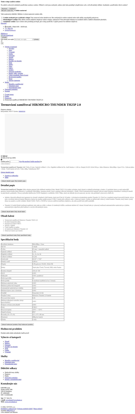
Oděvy (11, 68)
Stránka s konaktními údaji (13, 379)
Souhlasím (12, 8)
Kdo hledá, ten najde (7, 39)
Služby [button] (7, 82)
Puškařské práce (14, 86)
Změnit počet (5, 161)
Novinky (11, 48)
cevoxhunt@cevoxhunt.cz (14, 400)
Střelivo (11, 59)
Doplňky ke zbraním (15, 61)
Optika (11, 54)
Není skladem (5, 163)
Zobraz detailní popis (7, 172)
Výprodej (12, 52)
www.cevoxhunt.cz (11, 402)
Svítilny (11, 70)
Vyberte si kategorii (11, 47)
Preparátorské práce (15, 87)
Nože (10, 63)
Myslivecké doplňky (15, 77)
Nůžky (11, 64)
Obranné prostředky (15, 71)
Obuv (10, 66)
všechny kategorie (14, 80)
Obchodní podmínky (11, 89)
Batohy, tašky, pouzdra (16, 73)
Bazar (10, 79)
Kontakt (7, 91)
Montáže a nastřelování (16, 84)
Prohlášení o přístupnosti (8, 409)
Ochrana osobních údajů (24, 409)
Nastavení (4, 8)
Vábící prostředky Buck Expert (18, 75)
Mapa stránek (38, 409)
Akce (10, 50)
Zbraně (11, 57)
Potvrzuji (3, 23)
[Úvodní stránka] (7, 35)
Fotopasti (11, 55)
